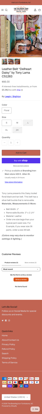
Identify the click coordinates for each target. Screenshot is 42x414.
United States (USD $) (14, 397)
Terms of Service (9, 362)
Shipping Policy (9, 358)
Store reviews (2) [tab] (31, 262)
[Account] (34, 9)
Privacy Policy (8, 344)
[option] (21, 36)
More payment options (21, 166)
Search (5, 353)
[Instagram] (9, 320)
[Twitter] (2, 320)
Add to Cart (21, 153)
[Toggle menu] (2, 9)
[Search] (7, 9)
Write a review (21, 279)
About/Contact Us (10, 340)
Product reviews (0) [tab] (11, 262)
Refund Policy (8, 349)
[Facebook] (6, 320)
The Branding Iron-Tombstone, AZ (20, 403)
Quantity (6, 137)
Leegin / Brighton (13, 96)
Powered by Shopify (9, 406)
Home (5, 335)
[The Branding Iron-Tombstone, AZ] (21, 10)
